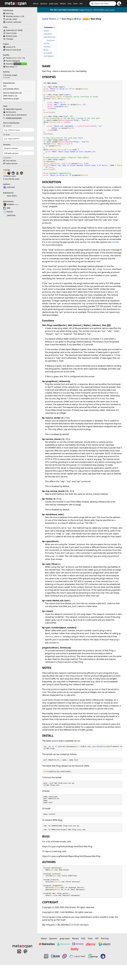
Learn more (109, 9)
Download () (14, 30)
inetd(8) (115, 242)
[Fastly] (74, 949)
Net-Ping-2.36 (69, 18)
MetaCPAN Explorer (14, 109)
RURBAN (10, 204)
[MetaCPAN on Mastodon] (28, 955)
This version (11, 160)
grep (8, 134)
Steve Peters (12, 196)
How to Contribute (13, 50)
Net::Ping (52, 83)
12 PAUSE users (9, 176)
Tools (75, 3)
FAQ (69, 3)
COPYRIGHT (49, 56)
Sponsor (43, 3)
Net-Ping (9, 13)
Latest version (11, 163)
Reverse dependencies (12, 93)
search (8, 126)
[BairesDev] (47, 944)
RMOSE (10, 212)
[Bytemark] (63, 944)
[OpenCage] (93, 956)
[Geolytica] (46, 956)
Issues (8, 47)
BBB (8, 208)
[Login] (119, 3)
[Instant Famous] (64, 956)
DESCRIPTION (49, 37)
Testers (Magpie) (13, 61)
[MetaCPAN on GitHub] (19, 955)
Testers (9, 58)
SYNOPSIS (48, 34)
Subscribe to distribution (16, 115)
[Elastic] (104, 944)
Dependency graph (11, 98)
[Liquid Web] (77, 956)
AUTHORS (48, 53)
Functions (50, 40)
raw (14, 33)
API (80, 3)
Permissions (11, 112)
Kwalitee (9, 64)
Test (4, 86)
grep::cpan (53, 3)
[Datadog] (77, 944)
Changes (9, 39)
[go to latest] (78, 18)
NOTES (46, 43)
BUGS (46, 49)
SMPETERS (11, 215)
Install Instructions (14, 118)
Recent (63, 3)
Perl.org (105, 938)
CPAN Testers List (10, 95)
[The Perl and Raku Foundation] (102, 956)
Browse (9, 36)
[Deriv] (91, 944)
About (35, 3)
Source (9, 33)
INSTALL (47, 46)
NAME (46, 30)
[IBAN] (55, 956)
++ (85, 19)
